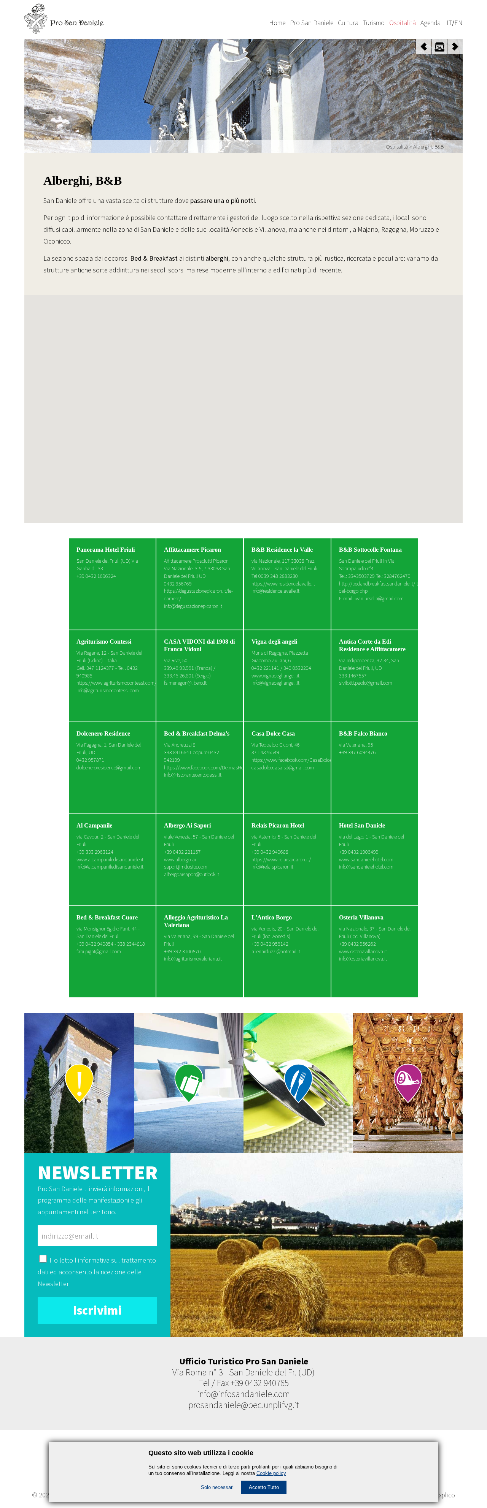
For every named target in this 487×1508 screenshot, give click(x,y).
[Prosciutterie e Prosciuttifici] (408, 1083)
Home (277, 22)
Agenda (430, 22)
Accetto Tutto (264, 1487)
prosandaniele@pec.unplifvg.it (243, 1405)
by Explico (441, 1495)
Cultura (348, 22)
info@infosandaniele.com (243, 1394)
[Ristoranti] (298, 1083)
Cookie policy (271, 1473)
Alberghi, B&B (428, 146)
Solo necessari (217, 1487)
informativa (94, 1260)
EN (458, 22)
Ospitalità (402, 22)
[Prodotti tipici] (79, 1083)
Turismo (374, 22)
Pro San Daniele (311, 22)
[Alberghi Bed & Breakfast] (189, 1083)
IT (449, 22)
